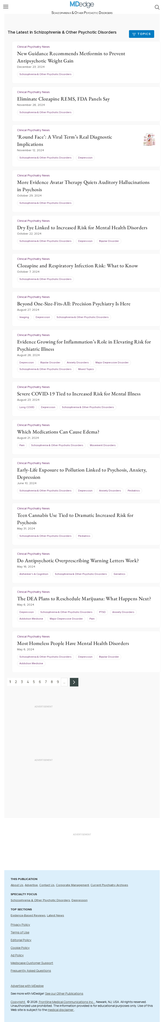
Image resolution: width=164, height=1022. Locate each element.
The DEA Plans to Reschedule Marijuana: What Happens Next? (84, 598)
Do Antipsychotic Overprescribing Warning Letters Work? (78, 560)
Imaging (24, 317)
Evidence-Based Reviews (28, 915)
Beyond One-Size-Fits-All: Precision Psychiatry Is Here (73, 303)
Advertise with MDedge (27, 986)
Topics (144, 34)
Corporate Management (72, 885)
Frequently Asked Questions (31, 971)
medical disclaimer (61, 1010)
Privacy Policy (20, 925)
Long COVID (26, 407)
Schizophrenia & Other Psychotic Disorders (45, 74)
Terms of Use (20, 932)
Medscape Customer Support (32, 963)
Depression (85, 158)
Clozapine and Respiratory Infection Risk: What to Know (77, 265)
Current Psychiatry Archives (109, 885)
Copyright (18, 1002)
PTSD (102, 612)
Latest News (55, 915)
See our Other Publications (64, 993)
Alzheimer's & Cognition (33, 574)
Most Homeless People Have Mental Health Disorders (73, 643)
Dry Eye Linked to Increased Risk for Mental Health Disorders (82, 227)
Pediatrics (134, 491)
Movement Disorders (103, 445)
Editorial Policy (21, 940)
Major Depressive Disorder (112, 362)
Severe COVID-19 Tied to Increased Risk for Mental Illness (79, 393)
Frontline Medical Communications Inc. (66, 1002)
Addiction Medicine (31, 619)
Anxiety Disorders (78, 362)
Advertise (31, 885)
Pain (22, 445)
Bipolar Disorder (109, 241)
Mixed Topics (86, 369)
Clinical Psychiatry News (33, 46)
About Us (17, 885)
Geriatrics (119, 574)
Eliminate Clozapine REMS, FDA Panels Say (63, 98)
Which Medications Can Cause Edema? (58, 431)
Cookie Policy (20, 948)
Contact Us (46, 885)
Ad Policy (17, 955)
